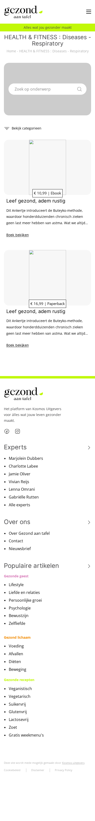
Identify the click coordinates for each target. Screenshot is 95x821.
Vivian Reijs (19, 481)
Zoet (13, 727)
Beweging (17, 669)
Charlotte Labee (23, 466)
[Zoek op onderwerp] (80, 88)
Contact (16, 541)
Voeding (16, 646)
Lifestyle (16, 584)
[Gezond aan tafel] (23, 12)
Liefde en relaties (24, 592)
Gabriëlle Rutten (24, 497)
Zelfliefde (17, 623)
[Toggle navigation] (88, 12)
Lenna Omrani (22, 489)
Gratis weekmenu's (26, 735)
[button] (22, 128)
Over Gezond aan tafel (29, 533)
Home (11, 51)
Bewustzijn (18, 615)
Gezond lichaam (17, 637)
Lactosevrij (18, 719)
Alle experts (19, 504)
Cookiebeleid (12, 770)
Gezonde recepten (19, 679)
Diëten (15, 661)
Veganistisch (20, 688)
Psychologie (20, 608)
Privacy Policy (63, 770)
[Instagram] (17, 431)
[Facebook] (7, 431)
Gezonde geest (16, 576)
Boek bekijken (17, 235)
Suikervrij (17, 704)
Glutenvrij (18, 711)
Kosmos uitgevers (73, 763)
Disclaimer (37, 770)
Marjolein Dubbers (26, 458)
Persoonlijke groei (25, 600)
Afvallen (16, 653)
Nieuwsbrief (20, 548)
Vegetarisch (19, 696)
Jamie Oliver (19, 474)
